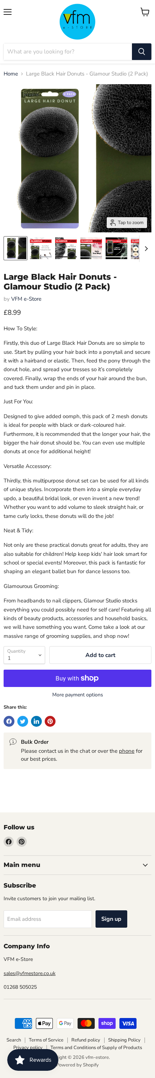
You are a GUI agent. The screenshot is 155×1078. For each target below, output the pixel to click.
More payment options (77, 695)
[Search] (141, 51)
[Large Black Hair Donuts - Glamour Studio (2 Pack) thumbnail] (15, 248)
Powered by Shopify (77, 1065)
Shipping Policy (124, 1040)
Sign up (111, 919)
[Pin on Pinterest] (50, 721)
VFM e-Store (26, 298)
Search (13, 1040)
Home (11, 74)
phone (126, 751)
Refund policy (85, 1040)
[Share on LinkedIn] (36, 721)
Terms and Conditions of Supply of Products (96, 1047)
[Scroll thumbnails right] (145, 248)
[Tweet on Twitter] (22, 721)
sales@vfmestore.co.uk (30, 973)
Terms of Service (46, 1040)
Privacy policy (28, 1047)
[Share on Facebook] (9, 721)
